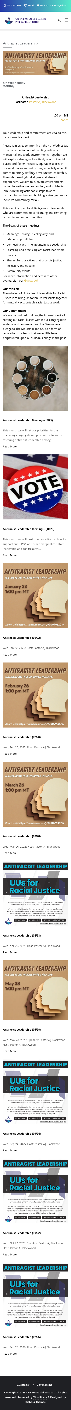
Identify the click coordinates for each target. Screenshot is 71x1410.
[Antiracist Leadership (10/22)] (35, 1192)
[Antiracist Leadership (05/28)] (35, 991)
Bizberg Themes (35, 1401)
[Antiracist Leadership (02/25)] (35, 1296)
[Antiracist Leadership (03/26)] (35, 795)
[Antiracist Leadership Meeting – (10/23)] (35, 488)
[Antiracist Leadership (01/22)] (35, 597)
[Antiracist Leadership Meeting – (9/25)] (35, 379)
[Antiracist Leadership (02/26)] (35, 696)
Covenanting (44, 1384)
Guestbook (31, 280)
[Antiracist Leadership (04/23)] (35, 895)
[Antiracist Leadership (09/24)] (35, 1093)
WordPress (40, 1397)
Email (30, 5)
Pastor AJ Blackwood (42, 102)
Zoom (64, 120)
